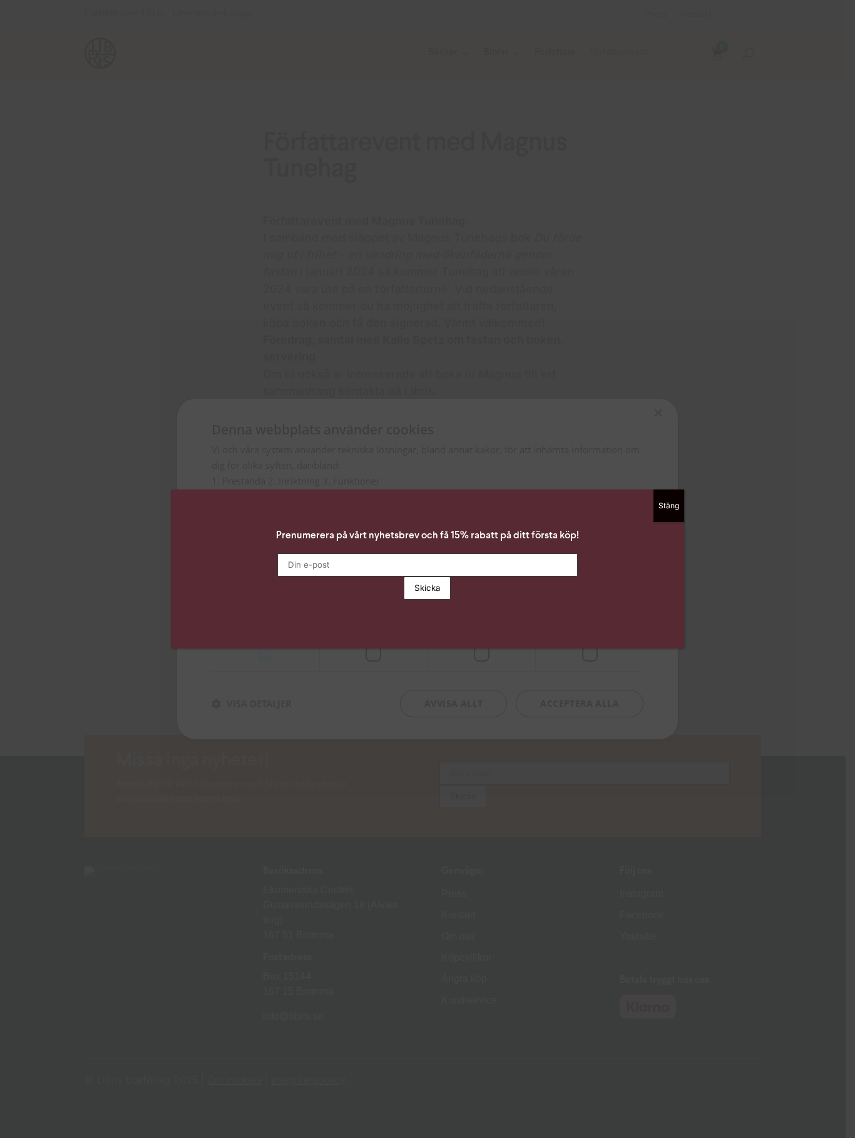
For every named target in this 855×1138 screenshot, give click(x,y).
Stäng (668, 505)
